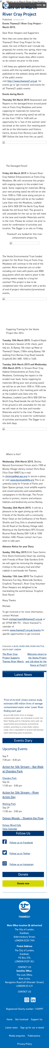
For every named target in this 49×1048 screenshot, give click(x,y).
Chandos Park (9, 778)
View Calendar (9, 829)
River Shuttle (37, 646)
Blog (16, 646)
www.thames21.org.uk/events (25, 630)
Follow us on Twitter (20, 853)
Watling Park (9, 804)
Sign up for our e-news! (32, 1027)
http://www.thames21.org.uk (22, 81)
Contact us (24, 967)
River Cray (24, 646)
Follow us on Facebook (21, 842)
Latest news (11, 1027)
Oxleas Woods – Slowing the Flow (22, 818)
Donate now (23, 883)
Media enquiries (17, 1035)
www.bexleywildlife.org (22, 480)
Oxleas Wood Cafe (11, 825)
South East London (11, 649)
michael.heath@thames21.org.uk (25, 619)
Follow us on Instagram (21, 864)
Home (10, 1019)
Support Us (36, 1019)
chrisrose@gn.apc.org (16, 476)
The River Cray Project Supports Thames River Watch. (13, 658)
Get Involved (21, 1019)
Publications (34, 1035)
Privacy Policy (24, 1044)
